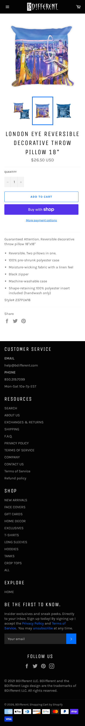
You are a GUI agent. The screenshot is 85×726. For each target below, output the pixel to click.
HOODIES (11, 549)
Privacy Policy (32, 623)
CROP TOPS (13, 563)
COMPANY (12, 457)
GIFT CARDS (13, 514)
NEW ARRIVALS (15, 500)
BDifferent (22, 704)
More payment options (41, 220)
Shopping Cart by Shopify (46, 704)
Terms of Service (17, 471)
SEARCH (10, 408)
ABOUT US (12, 415)
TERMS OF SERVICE (19, 450)
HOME (9, 592)
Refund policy (15, 478)
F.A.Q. (8, 436)
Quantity (10, 171)
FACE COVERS (15, 507)
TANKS (9, 556)
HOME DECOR (15, 521)
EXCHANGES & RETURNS (24, 422)
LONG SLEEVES (15, 542)
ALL (6, 570)
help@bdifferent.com (21, 365)
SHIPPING (11, 429)
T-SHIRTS (11, 535)
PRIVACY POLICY (16, 443)
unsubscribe (43, 628)
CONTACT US (14, 464)
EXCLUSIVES (14, 528)
